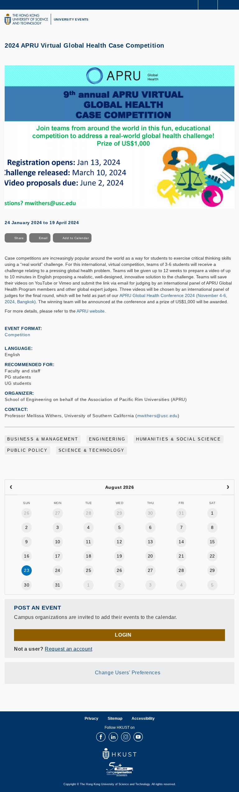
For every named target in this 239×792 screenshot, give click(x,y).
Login (123, 635)
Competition (17, 334)
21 (181, 556)
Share (19, 238)
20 (150, 556)
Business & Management (42, 439)
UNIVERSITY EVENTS (71, 19)
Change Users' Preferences (128, 673)
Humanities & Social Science (178, 439)
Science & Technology (92, 450)
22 (212, 556)
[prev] (11, 487)
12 (119, 541)
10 (57, 541)
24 (57, 570)
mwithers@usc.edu (157, 415)
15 (212, 541)
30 (150, 513)
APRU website (91, 311)
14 (181, 541)
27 (57, 513)
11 (88, 541)
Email (43, 238)
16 (26, 556)
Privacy (91, 718)
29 (119, 513)
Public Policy (27, 450)
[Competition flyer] (119, 136)
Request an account (68, 649)
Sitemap (115, 718)
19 (119, 556)
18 (88, 556)
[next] (228, 487)
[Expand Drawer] (208, 5)
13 (150, 541)
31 (181, 513)
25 (88, 570)
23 (26, 570)
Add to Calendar (76, 238)
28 (88, 513)
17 (57, 556)
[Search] (229, 4)
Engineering (107, 439)
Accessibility (143, 718)
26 (26, 513)
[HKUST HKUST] (26, 19)
